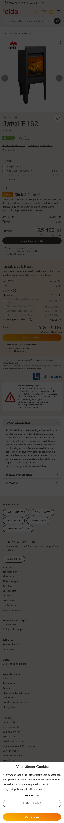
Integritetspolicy (32, 795)
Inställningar (32, 804)
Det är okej (32, 817)
